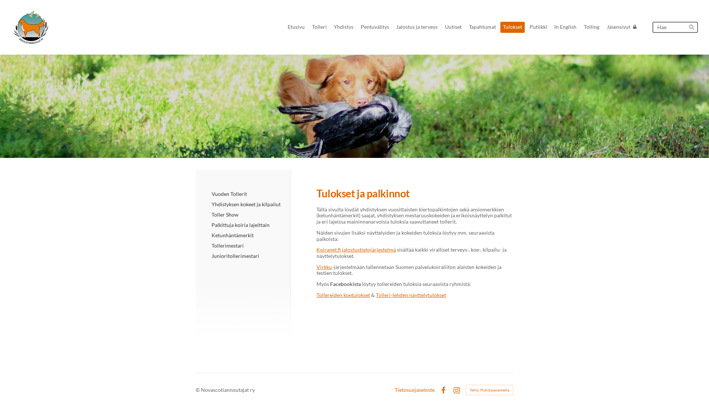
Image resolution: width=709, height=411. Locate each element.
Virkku (324, 267)
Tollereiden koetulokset (343, 295)
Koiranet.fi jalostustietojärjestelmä (356, 249)
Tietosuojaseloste (415, 390)
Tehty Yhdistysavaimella (489, 390)
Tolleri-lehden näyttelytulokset (411, 295)
